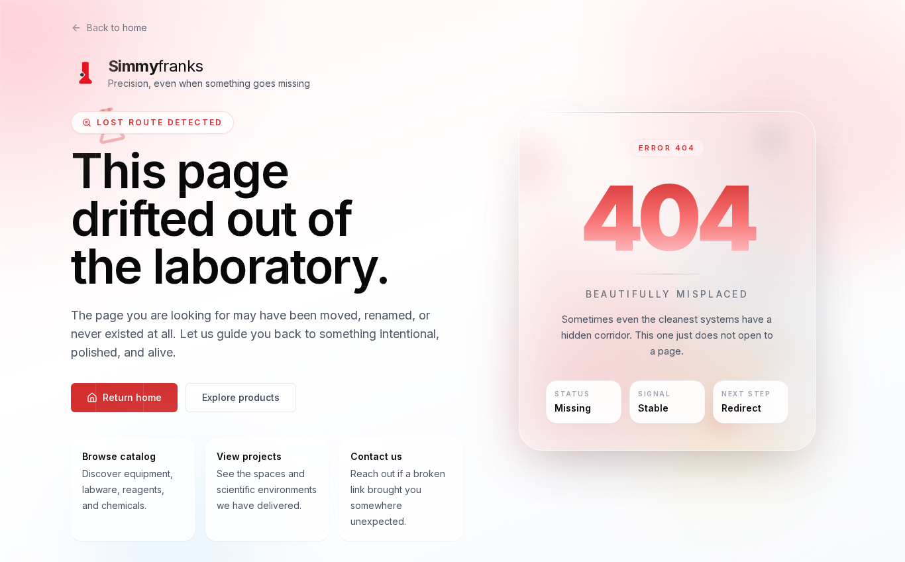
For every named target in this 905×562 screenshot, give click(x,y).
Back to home (117, 27)
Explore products (241, 397)
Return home (132, 397)
